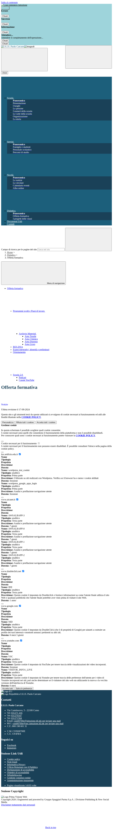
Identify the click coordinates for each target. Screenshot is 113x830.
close (4, 73)
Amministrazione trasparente (20, 780)
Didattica (11, 255)
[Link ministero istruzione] (14, 5)
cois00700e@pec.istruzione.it (38, 723)
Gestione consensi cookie (19, 778)
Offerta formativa (15, 288)
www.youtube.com (10, 640)
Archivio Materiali (27, 333)
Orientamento (19, 352)
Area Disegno (31, 341)
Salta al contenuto (9, 2)
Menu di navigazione (55, 283)
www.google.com (9, 606)
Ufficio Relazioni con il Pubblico (22, 767)
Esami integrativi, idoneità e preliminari (31, 349)
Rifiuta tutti (25, 422)
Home (10, 252)
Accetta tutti (46, 422)
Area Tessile (30, 336)
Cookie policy (13, 759)
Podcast (22, 377)
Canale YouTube (26, 380)
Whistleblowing (14, 775)
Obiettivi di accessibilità (18, 772)
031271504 (16, 718)
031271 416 (16, 713)
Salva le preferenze (24, 688)
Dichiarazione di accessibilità (20, 770)
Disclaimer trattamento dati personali (18, 805)
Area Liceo (30, 344)
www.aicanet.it (8, 499)
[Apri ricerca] (88, 57)
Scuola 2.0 (18, 375)
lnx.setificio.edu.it (9, 454)
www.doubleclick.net (11, 571)
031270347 (16, 715)
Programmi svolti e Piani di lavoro (29, 311)
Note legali (12, 762)
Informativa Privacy (16, 764)
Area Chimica (31, 339)
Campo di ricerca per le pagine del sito (19, 249)
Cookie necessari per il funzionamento (19, 443)
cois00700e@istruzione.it (37, 721)
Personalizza (7, 422)
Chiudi (5, 16)
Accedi (5, 8)
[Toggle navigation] (24, 59)
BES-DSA (18, 347)
